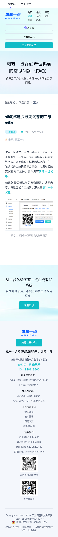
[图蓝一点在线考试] (13, 16)
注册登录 (29, 305)
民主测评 (26, 4)
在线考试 (10, 4)
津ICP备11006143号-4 (33, 518)
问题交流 (24, 102)
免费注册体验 (29, 342)
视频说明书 (29, 426)
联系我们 (32, 530)
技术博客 (29, 416)
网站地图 (26, 526)
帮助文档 (29, 411)
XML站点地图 (12, 526)
